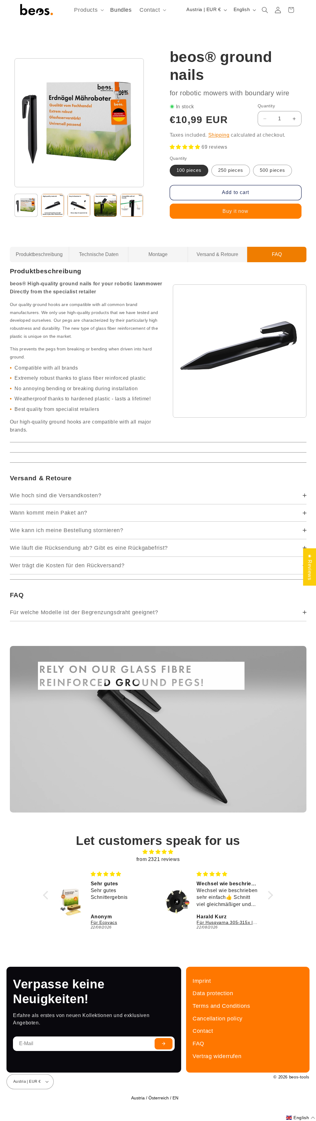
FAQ (277, 254)
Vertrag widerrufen (217, 1056)
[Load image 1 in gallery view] (26, 205)
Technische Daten (98, 254)
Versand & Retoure (217, 254)
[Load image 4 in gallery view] (105, 205)
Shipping (219, 135)
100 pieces (189, 170)
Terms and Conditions (221, 1006)
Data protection (213, 993)
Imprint (202, 981)
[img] (158, 852)
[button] (88, 10)
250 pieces (230, 170)
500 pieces (272, 170)
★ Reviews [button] (309, 567)
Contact (203, 1031)
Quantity (266, 106)
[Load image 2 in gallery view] (52, 205)
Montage (158, 254)
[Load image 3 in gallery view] (78, 205)
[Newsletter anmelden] (164, 1043)
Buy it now (235, 211)
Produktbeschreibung (39, 254)
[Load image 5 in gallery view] (131, 205)
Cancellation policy (218, 1018)
